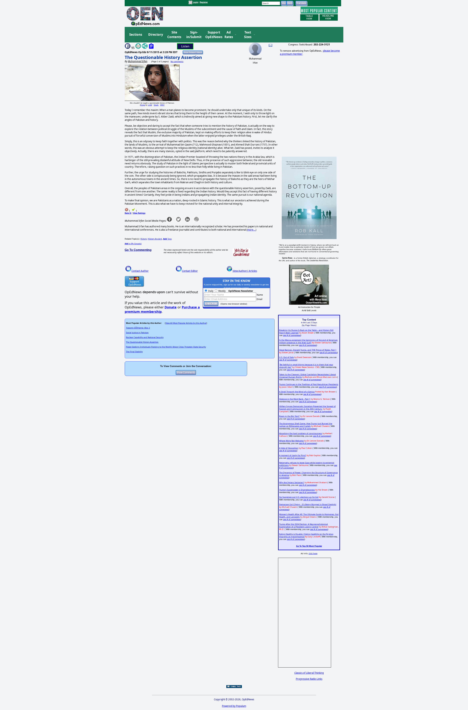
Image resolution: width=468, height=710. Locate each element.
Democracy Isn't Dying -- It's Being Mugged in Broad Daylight (307, 504)
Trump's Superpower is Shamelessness (297, 490)
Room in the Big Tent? (289, 416)
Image (142, 105)
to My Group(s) (133, 243)
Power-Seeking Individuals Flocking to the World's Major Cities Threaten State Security (166, 347)
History (143, 239)
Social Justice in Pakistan (137, 332)
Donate (171, 307)
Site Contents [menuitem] (174, 34)
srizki (150, 105)
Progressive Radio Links (309, 679)
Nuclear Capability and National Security (144, 337)
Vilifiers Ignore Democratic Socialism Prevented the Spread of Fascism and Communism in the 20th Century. (307, 407)
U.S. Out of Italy (286, 357)
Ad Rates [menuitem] (228, 34)
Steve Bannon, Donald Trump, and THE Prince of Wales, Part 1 (307, 350)
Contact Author (140, 271)
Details (156, 105)
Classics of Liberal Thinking (309, 672)
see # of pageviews (292, 335)
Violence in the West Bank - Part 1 (294, 399)
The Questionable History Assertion (163, 57)
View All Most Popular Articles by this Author (185, 323)
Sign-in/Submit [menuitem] (193, 34)
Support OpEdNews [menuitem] (212, 34)
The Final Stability (134, 351)
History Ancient (155, 239)
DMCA (162, 105)
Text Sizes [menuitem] (247, 34)
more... (251, 229)
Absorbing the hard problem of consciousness (300, 433)
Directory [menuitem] (155, 34)
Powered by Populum (234, 706)
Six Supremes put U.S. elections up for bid (298, 497)
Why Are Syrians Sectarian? (291, 482)
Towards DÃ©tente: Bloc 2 (138, 328)
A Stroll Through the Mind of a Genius (297, 391)
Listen (185, 46)
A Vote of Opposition (288, 448)
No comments (177, 61)
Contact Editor (190, 271)
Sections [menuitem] (135, 34)
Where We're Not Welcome (291, 440)
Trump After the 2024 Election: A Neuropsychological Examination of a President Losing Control (303, 525)
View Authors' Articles (245, 271)
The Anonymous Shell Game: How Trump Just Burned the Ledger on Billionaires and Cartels (305, 424)
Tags (167, 239)
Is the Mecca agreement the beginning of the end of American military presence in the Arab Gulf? (308, 341)
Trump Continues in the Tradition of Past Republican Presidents (308, 384)
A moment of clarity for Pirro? (292, 455)
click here (313, 553)
